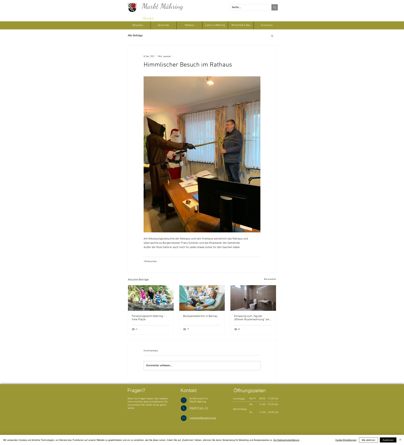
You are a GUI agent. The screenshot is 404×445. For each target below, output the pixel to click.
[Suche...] (274, 7)
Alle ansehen (270, 279)
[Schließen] (400, 439)
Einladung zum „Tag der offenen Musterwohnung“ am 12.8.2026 (251, 318)
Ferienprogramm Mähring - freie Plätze (148, 318)
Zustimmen (388, 440)
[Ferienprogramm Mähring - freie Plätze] (151, 298)
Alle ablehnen (368, 440)
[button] (189, 25)
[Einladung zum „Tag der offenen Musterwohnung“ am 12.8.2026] (253, 298)
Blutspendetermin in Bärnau (200, 316)
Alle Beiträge (135, 35)
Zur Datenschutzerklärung (286, 440)
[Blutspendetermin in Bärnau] (202, 298)
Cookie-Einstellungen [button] (345, 440)
